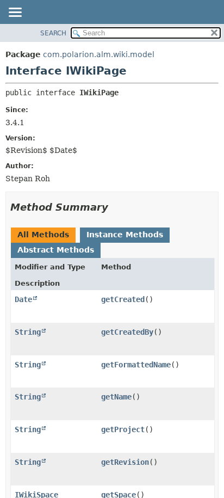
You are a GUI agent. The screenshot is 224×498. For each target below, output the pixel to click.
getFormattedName (136, 364)
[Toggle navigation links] (14, 13)
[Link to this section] (115, 207)
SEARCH (53, 33)
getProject (123, 429)
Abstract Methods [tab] (55, 249)
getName (116, 396)
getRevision (125, 462)
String (28, 332)
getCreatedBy (127, 332)
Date (23, 299)
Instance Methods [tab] (124, 234)
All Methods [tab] (43, 234)
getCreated (123, 299)
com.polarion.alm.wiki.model (98, 54)
